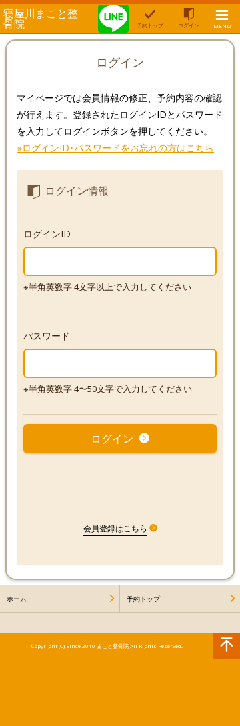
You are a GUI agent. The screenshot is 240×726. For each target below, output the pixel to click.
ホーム (17, 598)
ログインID (47, 233)
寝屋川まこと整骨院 (40, 18)
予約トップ (143, 598)
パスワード (46, 335)
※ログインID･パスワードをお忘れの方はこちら (115, 147)
